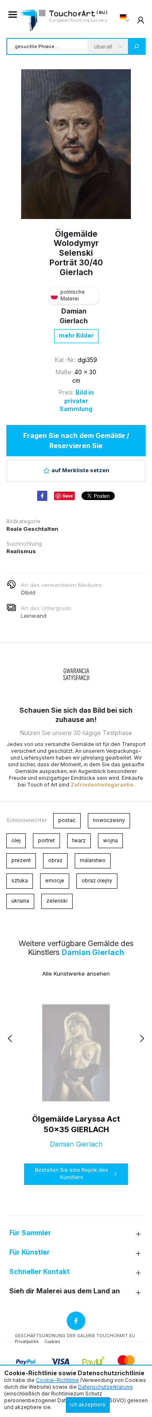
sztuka (19, 880)
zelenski (57, 901)
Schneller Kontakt (39, 1272)
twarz (79, 840)
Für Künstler (29, 1252)
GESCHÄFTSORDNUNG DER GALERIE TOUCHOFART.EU (75, 1335)
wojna (110, 840)
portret (46, 840)
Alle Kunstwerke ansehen (76, 973)
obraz (55, 860)
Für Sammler (30, 1233)
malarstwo (93, 860)
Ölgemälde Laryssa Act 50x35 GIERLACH (76, 1124)
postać (67, 820)
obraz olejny (96, 880)
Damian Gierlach (93, 952)
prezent (21, 860)
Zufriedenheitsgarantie (102, 785)
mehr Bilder (76, 335)
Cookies (52, 1341)
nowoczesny (109, 820)
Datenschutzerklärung (105, 1387)
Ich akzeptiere (88, 1404)
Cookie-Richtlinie (57, 1380)
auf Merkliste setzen (80, 470)
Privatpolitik (27, 1341)
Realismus (21, 551)
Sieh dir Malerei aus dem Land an (64, 1291)
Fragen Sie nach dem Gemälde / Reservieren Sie (76, 440)
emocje (54, 880)
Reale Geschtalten (32, 528)
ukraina (20, 901)
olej (16, 840)
